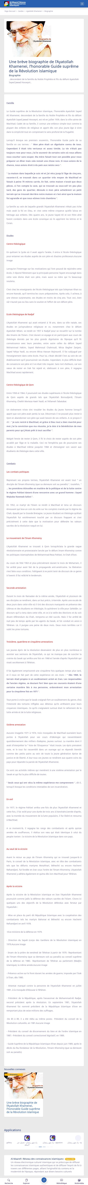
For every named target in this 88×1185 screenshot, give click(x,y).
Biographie (48, 11)
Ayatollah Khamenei (34, 11)
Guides (21, 11)
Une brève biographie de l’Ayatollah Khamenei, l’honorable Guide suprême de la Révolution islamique (23, 1107)
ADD (20, 1176)
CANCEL (13, 1176)
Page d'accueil (10, 11)
